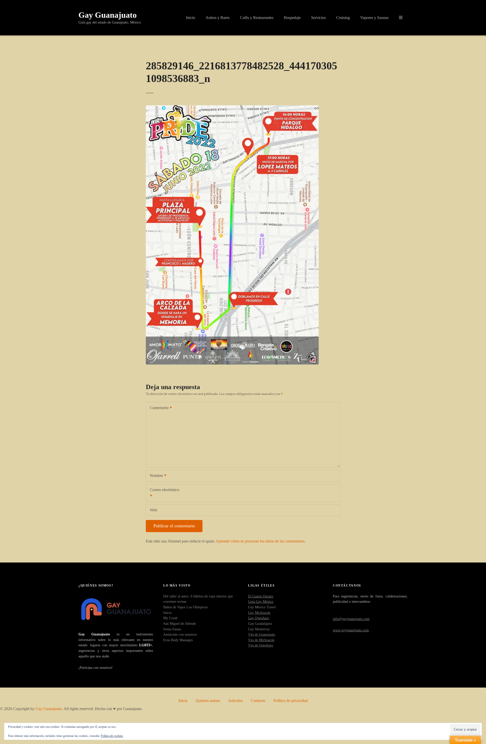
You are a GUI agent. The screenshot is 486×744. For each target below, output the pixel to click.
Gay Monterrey (259, 629)
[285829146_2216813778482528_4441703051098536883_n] (232, 108)
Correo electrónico (162, 493)
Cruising (343, 17)
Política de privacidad (290, 700)
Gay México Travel (262, 607)
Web (153, 510)
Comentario (158, 408)
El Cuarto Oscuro (260, 596)
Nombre (155, 476)
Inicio (190, 17)
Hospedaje (292, 17)
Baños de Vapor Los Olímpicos (185, 607)
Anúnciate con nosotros (180, 634)
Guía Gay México (260, 601)
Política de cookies (112, 736)
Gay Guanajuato (107, 14)
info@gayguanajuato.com (351, 619)
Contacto (258, 700)
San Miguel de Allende (179, 623)
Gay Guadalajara (260, 623)
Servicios (318, 17)
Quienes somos (208, 700)
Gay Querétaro (258, 618)
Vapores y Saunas (374, 17)
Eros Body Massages (178, 640)
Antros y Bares (218, 17)
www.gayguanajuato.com (351, 630)
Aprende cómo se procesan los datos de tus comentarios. (261, 541)
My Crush (170, 618)
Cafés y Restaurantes (256, 17)
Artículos (235, 700)
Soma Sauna (172, 629)
